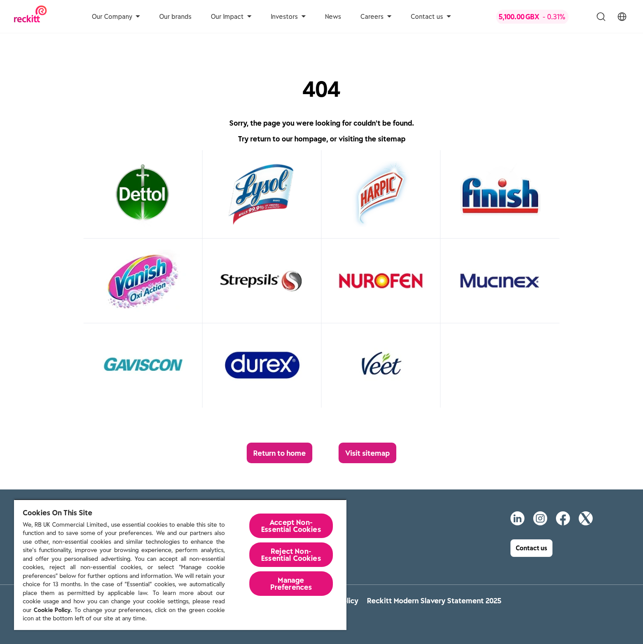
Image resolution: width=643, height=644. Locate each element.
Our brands (175, 17)
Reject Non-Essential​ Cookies (291, 555)
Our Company (112, 17)
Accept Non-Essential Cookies (291, 526)
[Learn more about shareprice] (540, 17)
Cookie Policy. (53, 610)
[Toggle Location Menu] (622, 16)
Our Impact (227, 17)
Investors (284, 17)
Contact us (427, 17)
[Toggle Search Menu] (601, 16)
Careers (372, 17)
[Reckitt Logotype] (30, 16)
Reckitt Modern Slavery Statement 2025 (434, 600)
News (333, 17)
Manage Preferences (291, 583)
